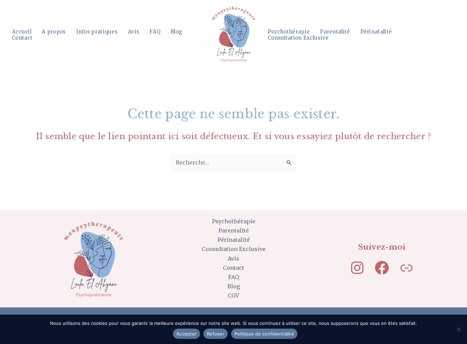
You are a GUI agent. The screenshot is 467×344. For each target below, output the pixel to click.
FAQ (154, 32)
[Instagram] (357, 268)
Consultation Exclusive (298, 38)
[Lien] (406, 268)
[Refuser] (458, 329)
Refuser (215, 333)
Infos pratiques (97, 32)
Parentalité (335, 32)
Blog (176, 32)
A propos (54, 32)
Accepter (186, 333)
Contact (22, 38)
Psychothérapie (289, 32)
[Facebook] (382, 268)
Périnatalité (376, 32)
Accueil (21, 32)
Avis (133, 32)
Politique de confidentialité (264, 333)
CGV (233, 295)
